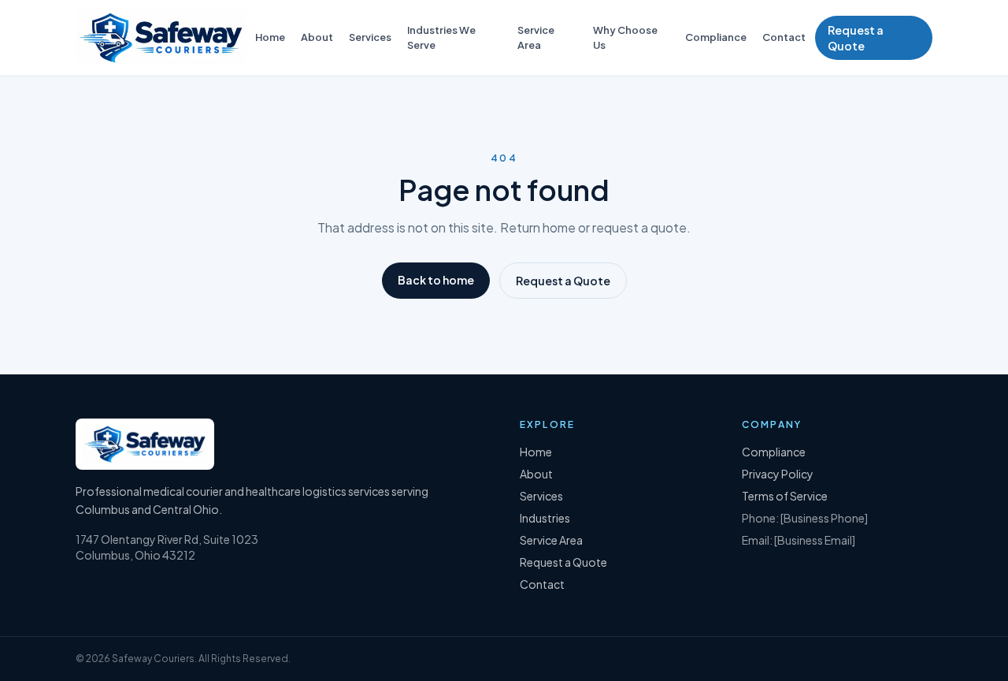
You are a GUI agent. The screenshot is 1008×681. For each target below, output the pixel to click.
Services (370, 37)
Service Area (535, 37)
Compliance (716, 37)
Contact (784, 37)
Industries (545, 518)
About (317, 37)
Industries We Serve (441, 37)
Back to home (436, 280)
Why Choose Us (625, 37)
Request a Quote (856, 38)
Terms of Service (785, 496)
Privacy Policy (777, 474)
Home (270, 37)
